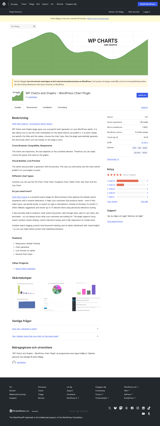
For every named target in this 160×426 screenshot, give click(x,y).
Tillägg (40, 394)
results (144, 153)
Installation (47, 107)
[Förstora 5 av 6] (97, 285)
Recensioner (32, 107)
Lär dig (69, 387)
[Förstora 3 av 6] (67, 285)
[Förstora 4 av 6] (67, 301)
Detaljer (18, 107)
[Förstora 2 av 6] (37, 300)
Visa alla (144, 201)
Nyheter (12, 391)
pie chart (137, 153)
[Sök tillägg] (34, 26)
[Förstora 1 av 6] (37, 285)
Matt (127, 391)
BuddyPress (130, 398)
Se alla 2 (144, 142)
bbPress (128, 394)
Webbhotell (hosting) (17, 394)
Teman (40, 391)
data (139, 148)
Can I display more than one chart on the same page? (35, 336)
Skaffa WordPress (147, 4)
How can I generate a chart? (24, 329)
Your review (112, 201)
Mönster (41, 398)
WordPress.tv (73, 398)
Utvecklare (71, 394)
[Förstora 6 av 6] (97, 300)
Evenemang (100, 391)
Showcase (42, 387)
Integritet (13, 398)
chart (134, 148)
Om (10, 387)
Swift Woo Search (20, 197)
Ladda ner (142, 95)
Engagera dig (101, 387)
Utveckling (62, 107)
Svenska (35, 411)
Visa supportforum (115, 221)
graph (145, 148)
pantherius (32, 97)
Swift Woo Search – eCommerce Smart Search (32, 124)
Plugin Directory (15, 12)
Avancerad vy (113, 159)
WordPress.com (131, 387)
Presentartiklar (102, 398)
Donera (99, 394)
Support (144, 107)
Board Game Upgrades (25, 268)
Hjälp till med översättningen (98, 18)
